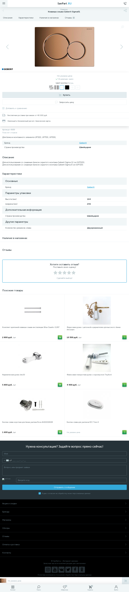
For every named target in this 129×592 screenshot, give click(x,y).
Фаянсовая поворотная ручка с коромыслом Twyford (89, 375)
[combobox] (7, 460)
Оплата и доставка (11, 544)
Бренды (5, 512)
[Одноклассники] (82, 570)
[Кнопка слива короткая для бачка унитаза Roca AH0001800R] (32, 405)
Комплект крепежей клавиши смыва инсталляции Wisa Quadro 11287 (30, 327)
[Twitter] (68, 570)
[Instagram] (48, 570)
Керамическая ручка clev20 (13, 375)
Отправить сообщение (64, 487)
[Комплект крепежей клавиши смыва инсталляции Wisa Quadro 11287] (32, 311)
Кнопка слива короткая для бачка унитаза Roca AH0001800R (27, 422)
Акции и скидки (9, 503)
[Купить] (60, 337)
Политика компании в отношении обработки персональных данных (64, 575)
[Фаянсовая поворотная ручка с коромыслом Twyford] (97, 358)
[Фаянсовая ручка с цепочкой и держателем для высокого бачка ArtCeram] (97, 311)
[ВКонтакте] (61, 570)
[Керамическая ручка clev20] (32, 358)
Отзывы (5, 536)
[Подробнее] (124, 337)
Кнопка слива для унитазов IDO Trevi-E (83, 422)
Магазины (6, 520)
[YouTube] (55, 570)
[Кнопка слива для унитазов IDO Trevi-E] (97, 405)
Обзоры (6, 528)
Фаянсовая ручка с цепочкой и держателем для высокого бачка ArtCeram (93, 328)
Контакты (6, 553)
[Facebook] (75, 570)
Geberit (83, 143)
